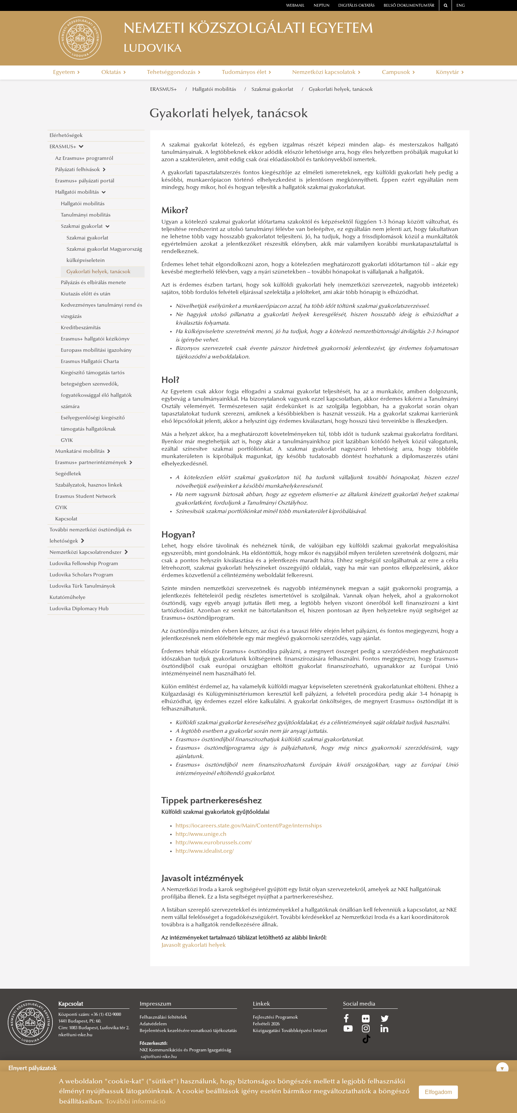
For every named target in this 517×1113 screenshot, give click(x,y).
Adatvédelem (153, 1024)
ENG (461, 6)
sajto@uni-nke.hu (159, 1057)
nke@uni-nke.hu (75, 1035)
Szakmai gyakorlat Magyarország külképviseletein (104, 255)
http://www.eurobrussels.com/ (213, 843)
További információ (136, 1102)
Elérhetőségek (66, 135)
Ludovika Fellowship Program (84, 564)
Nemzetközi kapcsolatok (324, 72)
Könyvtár (448, 72)
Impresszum (155, 1004)
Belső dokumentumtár (409, 6)
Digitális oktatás (356, 6)
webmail (295, 6)
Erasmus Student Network (85, 496)
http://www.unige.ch (200, 834)
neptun (322, 6)
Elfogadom (438, 1092)
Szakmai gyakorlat (273, 89)
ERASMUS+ (165, 89)
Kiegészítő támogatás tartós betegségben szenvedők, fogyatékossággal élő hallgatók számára (96, 389)
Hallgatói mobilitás (215, 89)
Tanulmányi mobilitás (85, 215)
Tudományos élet (245, 72)
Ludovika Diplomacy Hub (79, 609)
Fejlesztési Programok (275, 1017)
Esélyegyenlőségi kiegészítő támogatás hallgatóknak (93, 423)
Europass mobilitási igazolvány (96, 350)
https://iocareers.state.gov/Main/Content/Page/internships (248, 826)
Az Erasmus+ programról (84, 158)
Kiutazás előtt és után (85, 294)
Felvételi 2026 (266, 1024)
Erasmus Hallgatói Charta (90, 361)
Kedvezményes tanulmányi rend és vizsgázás (101, 311)
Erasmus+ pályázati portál (84, 181)
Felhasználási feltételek (163, 1017)
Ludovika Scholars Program (81, 575)
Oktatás (111, 72)
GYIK (67, 440)
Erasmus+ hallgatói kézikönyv (95, 339)
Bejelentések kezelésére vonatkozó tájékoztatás (188, 1031)
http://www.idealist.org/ (204, 851)
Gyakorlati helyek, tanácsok (341, 89)
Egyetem (64, 72)
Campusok (396, 72)
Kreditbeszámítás (81, 328)
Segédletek (68, 474)
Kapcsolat (66, 519)
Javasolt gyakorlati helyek (193, 945)
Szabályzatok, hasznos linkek (88, 485)
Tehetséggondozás (172, 72)
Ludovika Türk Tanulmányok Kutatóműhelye (82, 592)
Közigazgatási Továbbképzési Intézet (290, 1031)
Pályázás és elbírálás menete (93, 283)
